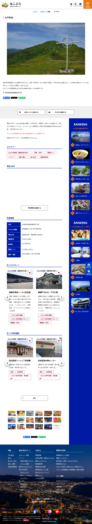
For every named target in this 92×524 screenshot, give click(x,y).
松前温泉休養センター (47, 360)
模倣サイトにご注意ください (46, 499)
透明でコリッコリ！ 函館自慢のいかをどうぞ (82, 213)
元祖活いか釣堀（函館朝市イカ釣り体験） (82, 243)
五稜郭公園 (79, 277)
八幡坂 (77, 260)
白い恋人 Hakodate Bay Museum (82, 311)
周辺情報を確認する (34, 208)
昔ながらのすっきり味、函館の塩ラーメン (82, 162)
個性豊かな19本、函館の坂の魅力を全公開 (82, 179)
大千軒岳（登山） (28, 249)
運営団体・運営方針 (38, 502)
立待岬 (77, 294)
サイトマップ (51, 502)
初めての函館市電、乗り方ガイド (82, 196)
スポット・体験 (45, 12)
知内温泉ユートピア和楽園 (20, 360)
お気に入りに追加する (31, 112)
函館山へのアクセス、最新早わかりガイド (82, 145)
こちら (35, 138)
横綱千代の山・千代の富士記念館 (51, 292)
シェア (7, 98)
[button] (7, 297)
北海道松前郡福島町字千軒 (13, 93)
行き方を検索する (60, 112)
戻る (34, 398)
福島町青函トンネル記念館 (20, 292)
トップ (35, 12)
